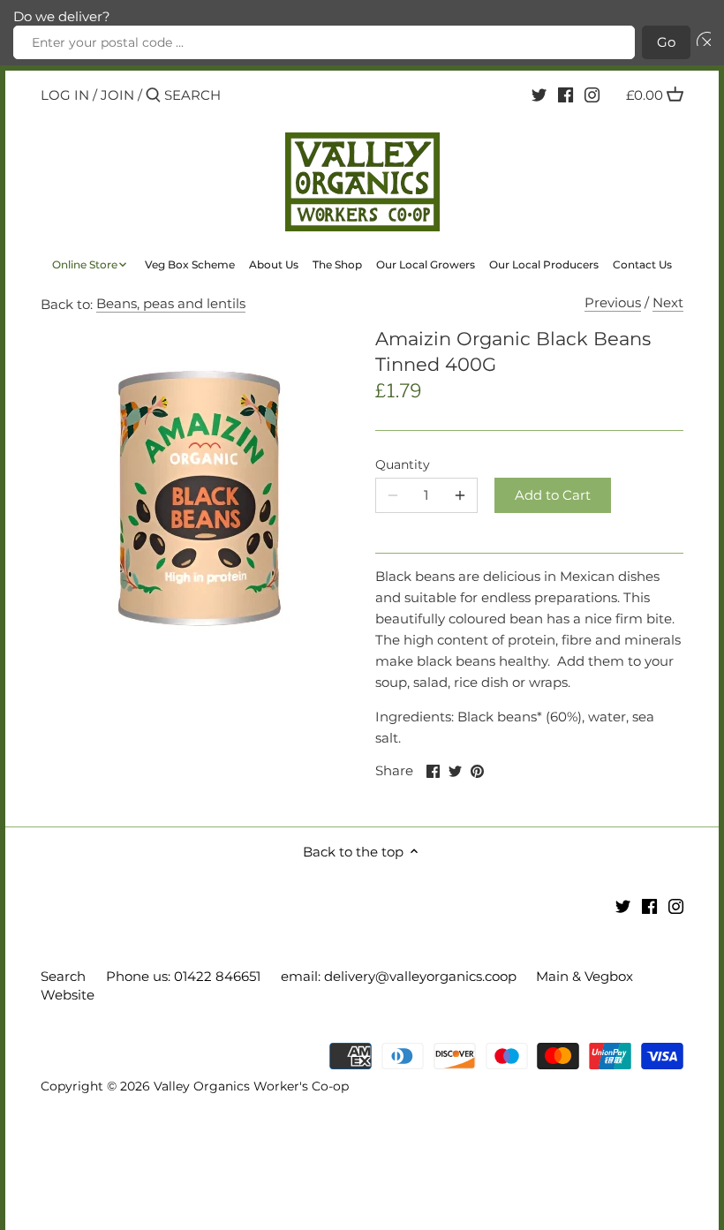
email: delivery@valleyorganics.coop (399, 976)
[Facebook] (565, 94)
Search (63, 976)
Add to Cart (553, 495)
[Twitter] (539, 94)
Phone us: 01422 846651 (183, 976)
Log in (65, 95)
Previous (612, 302)
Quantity (402, 464)
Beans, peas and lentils (170, 303)
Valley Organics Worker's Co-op (251, 1086)
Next (667, 302)
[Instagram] (592, 94)
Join (117, 95)
